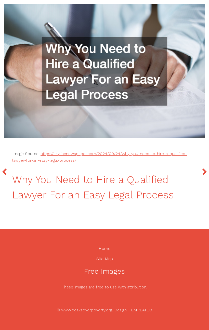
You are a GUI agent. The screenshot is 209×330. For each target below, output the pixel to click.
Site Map (104, 258)
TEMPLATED (140, 310)
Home (104, 248)
